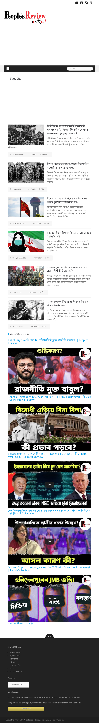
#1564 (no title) (16, 671)
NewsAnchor (47, 720)
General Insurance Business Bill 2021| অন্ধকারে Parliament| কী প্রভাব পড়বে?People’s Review (49, 398)
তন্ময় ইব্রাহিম (32, 189)
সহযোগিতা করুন (15, 656)
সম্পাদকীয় (45, 155)
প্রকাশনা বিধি (14, 659)
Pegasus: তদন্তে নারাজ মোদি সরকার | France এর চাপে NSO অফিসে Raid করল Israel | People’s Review (47, 455)
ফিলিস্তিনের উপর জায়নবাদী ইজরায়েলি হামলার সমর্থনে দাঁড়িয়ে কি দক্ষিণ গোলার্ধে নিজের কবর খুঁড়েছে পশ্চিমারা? (67, 130)
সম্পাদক (34, 155)
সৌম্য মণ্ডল (32, 292)
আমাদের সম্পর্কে (15, 652)
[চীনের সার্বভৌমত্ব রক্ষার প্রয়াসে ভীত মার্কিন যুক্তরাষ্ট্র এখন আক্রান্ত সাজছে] (26, 172)
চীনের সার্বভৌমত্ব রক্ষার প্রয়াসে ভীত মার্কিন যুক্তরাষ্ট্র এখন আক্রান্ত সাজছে (67, 166)
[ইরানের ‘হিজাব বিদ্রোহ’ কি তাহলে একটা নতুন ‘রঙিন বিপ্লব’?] (26, 241)
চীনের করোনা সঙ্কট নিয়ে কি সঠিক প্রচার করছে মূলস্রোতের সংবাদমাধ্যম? (67, 200)
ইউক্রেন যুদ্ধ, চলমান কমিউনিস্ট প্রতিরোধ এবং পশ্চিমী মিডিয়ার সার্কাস (67, 269)
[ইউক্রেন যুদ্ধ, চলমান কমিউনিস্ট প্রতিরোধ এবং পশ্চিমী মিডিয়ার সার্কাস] (26, 276)
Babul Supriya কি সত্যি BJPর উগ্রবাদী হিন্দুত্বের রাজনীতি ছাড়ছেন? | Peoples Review (48, 341)
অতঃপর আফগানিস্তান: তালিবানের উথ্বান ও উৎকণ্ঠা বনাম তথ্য (67, 304)
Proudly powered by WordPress (19, 720)
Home (12, 668)
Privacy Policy (15, 665)
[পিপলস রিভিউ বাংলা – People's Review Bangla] (25, 17)
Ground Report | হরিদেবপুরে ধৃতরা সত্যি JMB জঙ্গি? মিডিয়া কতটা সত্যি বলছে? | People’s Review (49, 569)
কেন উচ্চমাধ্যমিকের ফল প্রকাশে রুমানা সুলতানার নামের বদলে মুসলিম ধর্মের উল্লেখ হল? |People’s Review (49, 512)
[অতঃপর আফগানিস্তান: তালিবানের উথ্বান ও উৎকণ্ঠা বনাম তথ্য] (26, 310)
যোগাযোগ (13, 662)
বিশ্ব (43, 189)
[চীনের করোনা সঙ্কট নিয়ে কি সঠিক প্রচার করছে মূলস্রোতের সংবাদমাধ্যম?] (26, 207)
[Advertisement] (49, 44)
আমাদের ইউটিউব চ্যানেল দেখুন (20, 623)
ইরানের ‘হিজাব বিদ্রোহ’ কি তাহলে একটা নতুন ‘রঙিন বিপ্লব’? (69, 235)
